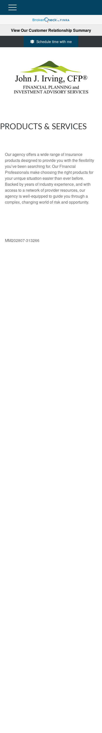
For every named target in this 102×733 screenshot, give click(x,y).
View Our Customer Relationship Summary (51, 30)
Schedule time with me (54, 41)
